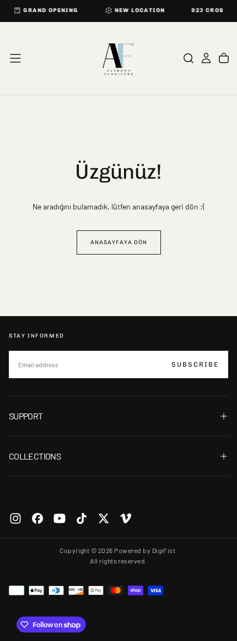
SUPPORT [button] (26, 416)
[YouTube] (59, 518)
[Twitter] (103, 518)
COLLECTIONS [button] (35, 456)
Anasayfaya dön (118, 242)
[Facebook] (37, 518)
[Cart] (223, 58)
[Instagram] (15, 518)
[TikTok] (81, 518)
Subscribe (195, 364)
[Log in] (206, 58)
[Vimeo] (125, 518)
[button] (15, 58)
